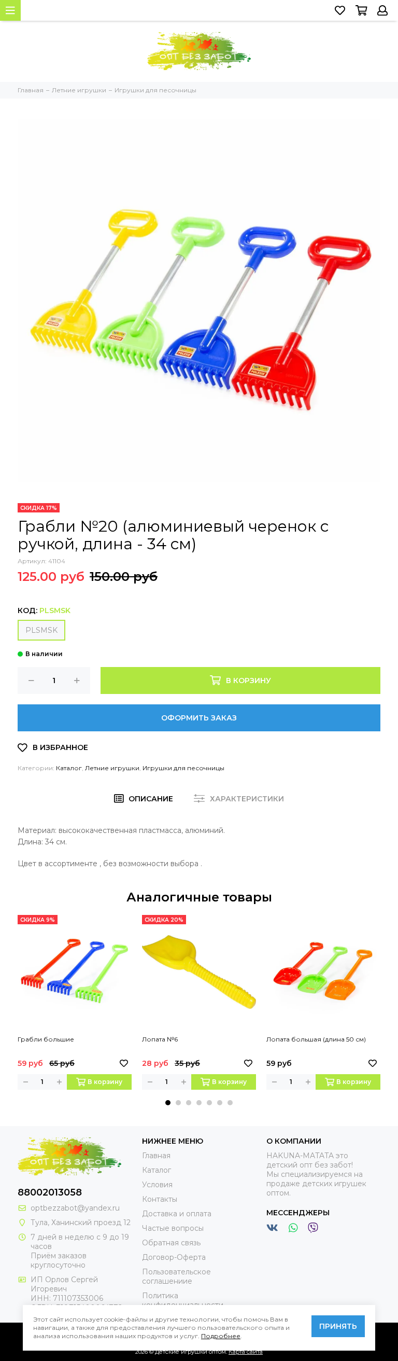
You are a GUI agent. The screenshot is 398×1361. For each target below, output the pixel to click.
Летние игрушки (112, 768)
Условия (157, 1184)
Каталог (69, 768)
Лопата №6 (160, 1039)
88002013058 (50, 1192)
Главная (156, 1155)
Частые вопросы (173, 1228)
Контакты (159, 1199)
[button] (167, 1102)
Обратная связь (171, 1242)
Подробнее (220, 1336)
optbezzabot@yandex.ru (75, 1208)
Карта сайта (246, 1351)
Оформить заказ (199, 718)
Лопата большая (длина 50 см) (316, 1039)
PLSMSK (41, 630)
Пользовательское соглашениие (176, 1276)
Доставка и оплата (176, 1213)
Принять (338, 1326)
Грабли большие (46, 1039)
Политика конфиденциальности (182, 1300)
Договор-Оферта (174, 1257)
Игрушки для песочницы (183, 768)
